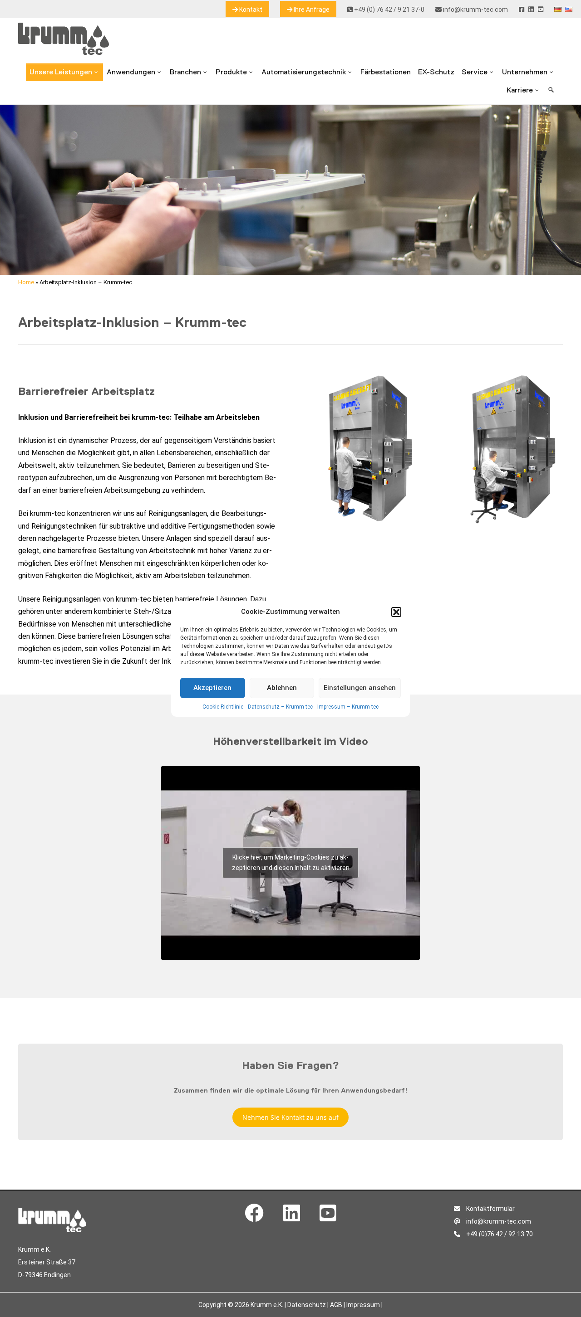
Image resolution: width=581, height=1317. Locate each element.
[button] (396, 612)
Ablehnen (282, 688)
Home (26, 282)
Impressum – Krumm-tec (348, 707)
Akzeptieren (212, 688)
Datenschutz (306, 1304)
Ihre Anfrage (311, 9)
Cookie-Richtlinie (222, 707)
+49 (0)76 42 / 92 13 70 (499, 1234)
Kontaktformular (490, 1208)
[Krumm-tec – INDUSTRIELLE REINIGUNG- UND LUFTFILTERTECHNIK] (63, 52)
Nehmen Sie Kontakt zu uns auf (290, 1117)
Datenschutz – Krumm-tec (280, 707)
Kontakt (250, 9)
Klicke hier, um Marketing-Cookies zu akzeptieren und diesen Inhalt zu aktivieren (291, 862)
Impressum (363, 1304)
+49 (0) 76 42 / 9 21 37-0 (388, 9)
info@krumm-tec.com (475, 9)
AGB (336, 1304)
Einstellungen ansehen (360, 688)
